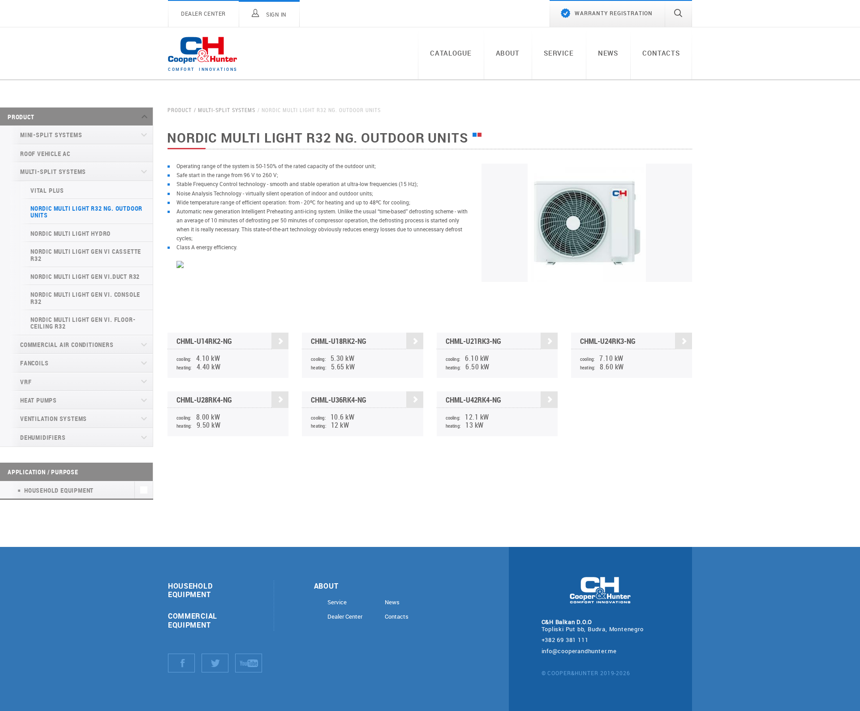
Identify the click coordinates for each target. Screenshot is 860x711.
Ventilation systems (53, 418)
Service (559, 52)
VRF (25, 381)
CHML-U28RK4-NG (204, 400)
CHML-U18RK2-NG (338, 341)
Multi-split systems (53, 171)
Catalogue (451, 52)
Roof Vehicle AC (45, 153)
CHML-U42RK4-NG (473, 400)
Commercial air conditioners (67, 344)
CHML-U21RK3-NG (473, 341)
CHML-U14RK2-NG (204, 341)
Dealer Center (344, 616)
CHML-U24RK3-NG (608, 341)
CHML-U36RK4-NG (338, 400)
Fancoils (34, 363)
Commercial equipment (192, 620)
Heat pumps (38, 400)
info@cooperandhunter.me (579, 651)
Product (21, 117)
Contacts (661, 52)
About (508, 52)
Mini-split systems (51, 134)
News (608, 52)
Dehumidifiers (42, 437)
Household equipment (190, 589)
